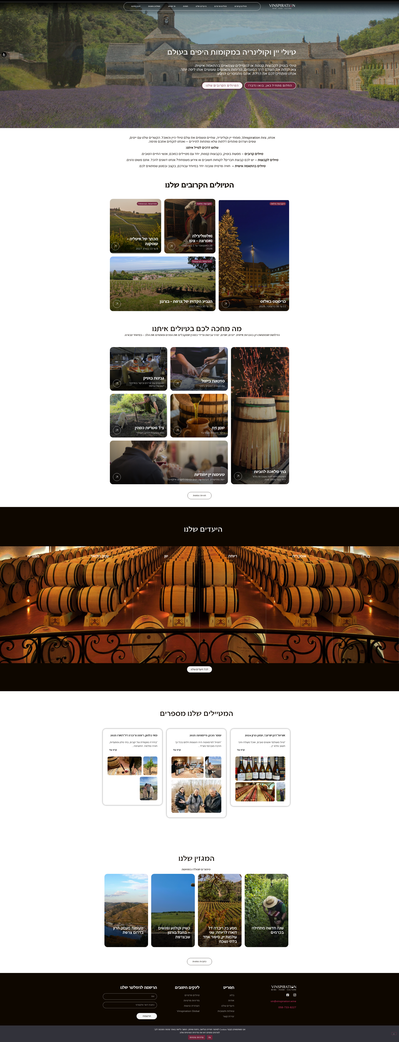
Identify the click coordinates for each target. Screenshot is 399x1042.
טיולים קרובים (241, 6)
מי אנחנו (171, 6)
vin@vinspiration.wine (283, 1001)
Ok (209, 1037)
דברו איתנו (135, 6)
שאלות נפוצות (154, 6)
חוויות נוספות (199, 495)
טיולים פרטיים (220, 6)
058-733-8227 (287, 1007)
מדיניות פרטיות (197, 1037)
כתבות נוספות (199, 961)
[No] (394, 1033)
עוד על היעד (366, 659)
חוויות (185, 6)
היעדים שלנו (201, 6)
